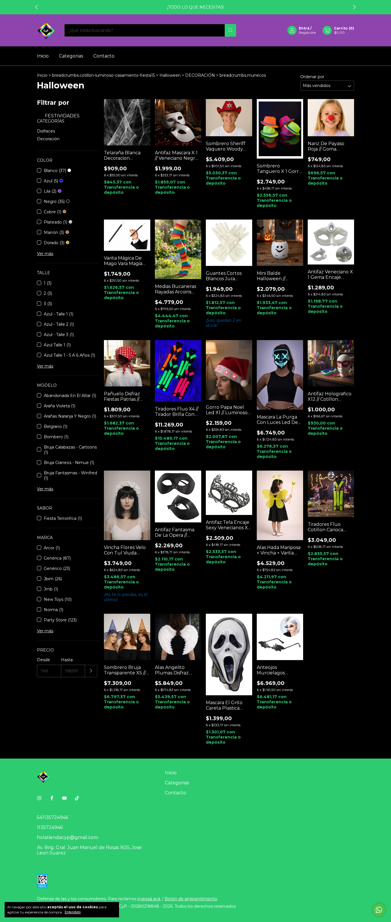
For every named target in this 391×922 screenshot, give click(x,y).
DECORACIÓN (200, 75)
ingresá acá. (149, 898)
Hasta (67, 659)
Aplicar (91, 671)
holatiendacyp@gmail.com (67, 837)
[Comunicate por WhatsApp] (378, 909)
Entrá (304, 28)
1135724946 (50, 827)
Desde (43, 659)
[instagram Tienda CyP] (39, 798)
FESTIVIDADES (62, 116)
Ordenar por (312, 76)
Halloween (170, 75)
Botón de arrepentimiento (191, 898)
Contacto (103, 56)
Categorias (71, 56)
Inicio (43, 56)
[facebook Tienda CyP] (52, 798)
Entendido (73, 912)
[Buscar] (230, 30)
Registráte (307, 32)
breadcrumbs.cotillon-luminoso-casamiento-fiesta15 (103, 75)
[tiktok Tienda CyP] (77, 798)
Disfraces (46, 131)
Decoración (48, 138)
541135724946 (52, 817)
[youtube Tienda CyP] (64, 798)
